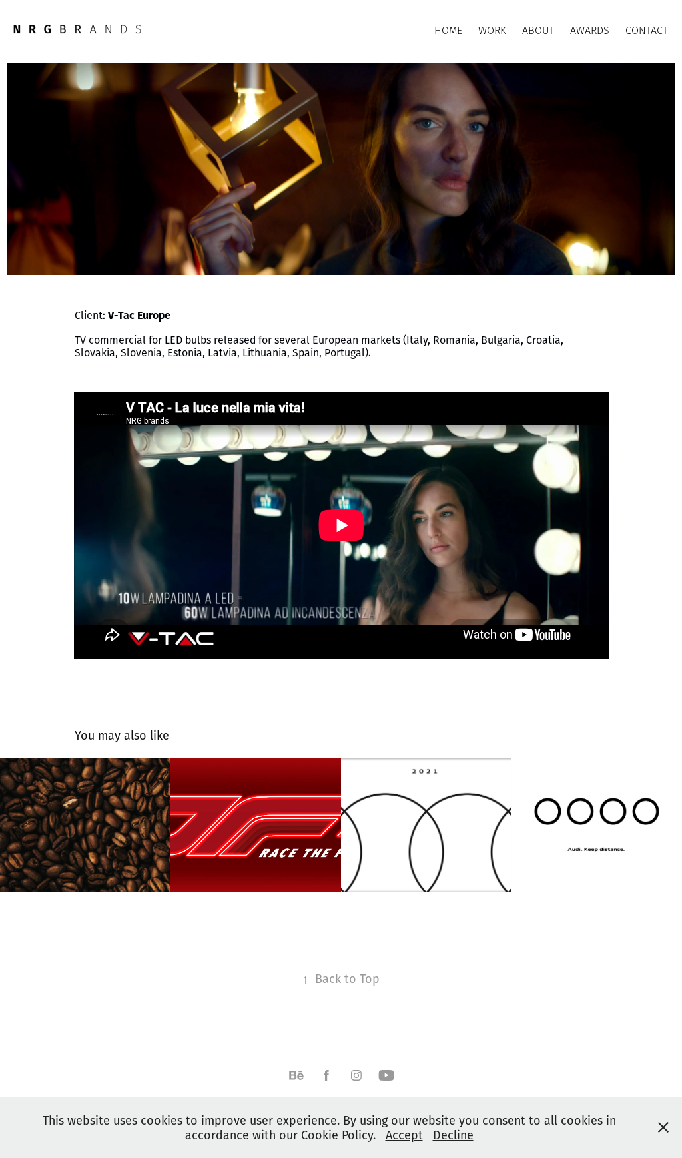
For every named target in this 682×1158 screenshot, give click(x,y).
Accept (404, 1134)
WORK (492, 30)
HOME (448, 30)
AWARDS (589, 30)
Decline (453, 1134)
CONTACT (646, 30)
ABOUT (538, 30)
